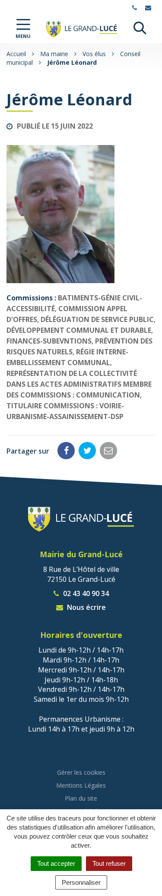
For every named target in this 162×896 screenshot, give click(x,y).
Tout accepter (56, 863)
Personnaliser (81, 882)
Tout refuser (109, 863)
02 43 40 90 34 (85, 593)
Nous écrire (85, 607)
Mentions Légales (81, 785)
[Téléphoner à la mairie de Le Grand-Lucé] (135, 7)
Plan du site (81, 798)
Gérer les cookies (81, 772)
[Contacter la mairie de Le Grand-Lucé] (149, 7)
